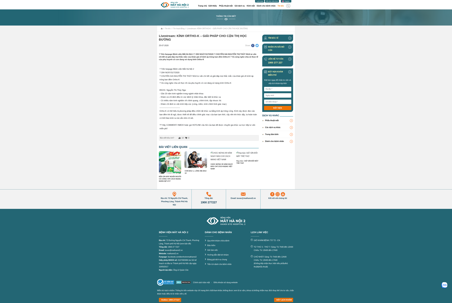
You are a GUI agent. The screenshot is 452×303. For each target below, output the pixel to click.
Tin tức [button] (281, 6)
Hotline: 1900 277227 (170, 300)
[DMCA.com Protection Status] (183, 282)
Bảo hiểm (210, 245)
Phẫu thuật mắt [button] (226, 6)
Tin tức (168, 29)
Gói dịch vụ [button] (240, 6)
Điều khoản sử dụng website (226, 282)
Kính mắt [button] (251, 6)
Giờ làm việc (211, 250)
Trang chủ (202, 6)
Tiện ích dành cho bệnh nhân (218, 264)
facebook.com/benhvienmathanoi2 (182, 257)
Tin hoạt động (179, 29)
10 (183, 138)
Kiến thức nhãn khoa (272, 1)
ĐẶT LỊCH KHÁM (284, 300)
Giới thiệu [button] (212, 6)
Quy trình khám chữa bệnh (217, 241)
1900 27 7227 (173, 247)
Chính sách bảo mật (201, 282)
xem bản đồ (185, 244)
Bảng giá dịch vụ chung (216, 260)
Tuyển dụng (259, 1)
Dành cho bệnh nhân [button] (266, 6)
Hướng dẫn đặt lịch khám (217, 255)
